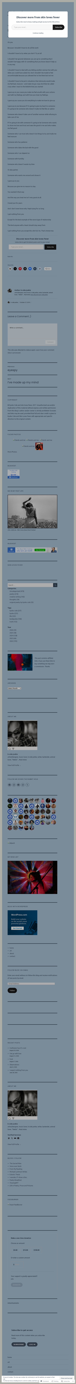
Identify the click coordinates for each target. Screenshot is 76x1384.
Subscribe (58, 27)
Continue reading (38, 33)
